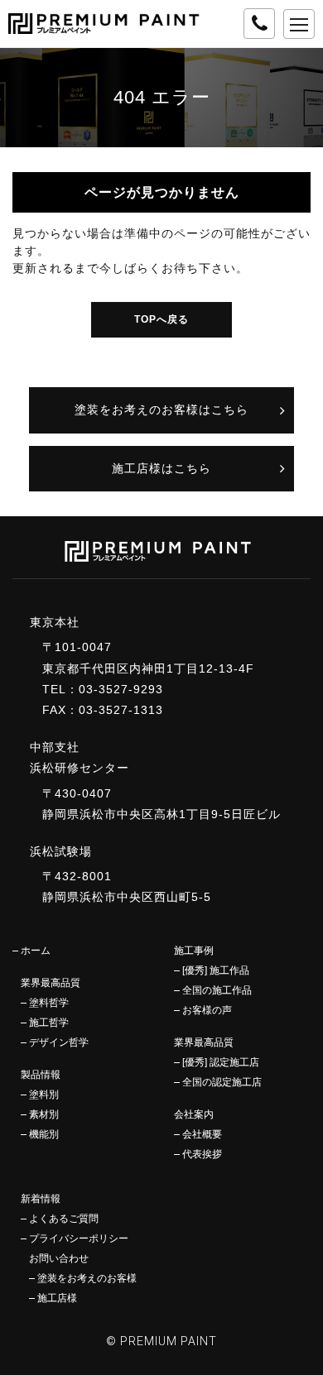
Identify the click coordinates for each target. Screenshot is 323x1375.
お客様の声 (207, 1010)
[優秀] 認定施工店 (220, 1062)
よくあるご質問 (64, 1218)
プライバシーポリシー (78, 1238)
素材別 (44, 1114)
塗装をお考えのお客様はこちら (161, 409)
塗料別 (44, 1094)
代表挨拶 (202, 1154)
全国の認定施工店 (222, 1082)
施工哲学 (49, 1022)
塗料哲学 (49, 1002)
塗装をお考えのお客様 (87, 1278)
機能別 (44, 1134)
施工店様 (57, 1298)
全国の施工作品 (217, 990)
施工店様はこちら (161, 468)
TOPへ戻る (161, 319)
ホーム (36, 950)
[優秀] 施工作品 (215, 970)
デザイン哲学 (59, 1042)
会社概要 (202, 1134)
